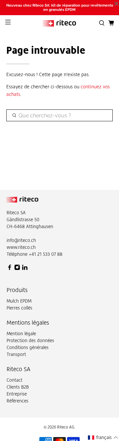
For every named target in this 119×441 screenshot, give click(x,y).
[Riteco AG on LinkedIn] (25, 268)
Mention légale (21, 333)
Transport (16, 354)
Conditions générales (28, 347)
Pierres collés (19, 307)
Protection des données (30, 340)
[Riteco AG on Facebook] (10, 268)
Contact (14, 380)
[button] (103, 437)
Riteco (13, 212)
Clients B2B (18, 387)
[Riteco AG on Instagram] (17, 268)
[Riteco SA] (59, 23)
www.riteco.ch (21, 247)
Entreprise (17, 394)
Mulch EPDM (19, 301)
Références (17, 400)
